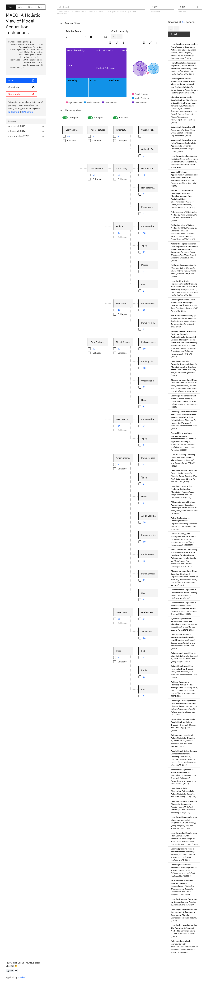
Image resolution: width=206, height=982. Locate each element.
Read (11, 80)
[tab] (11, 7)
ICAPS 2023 (27, 111)
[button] (111, 42)
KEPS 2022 (13, 111)
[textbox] (25, 57)
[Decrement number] (164, 7)
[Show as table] (111, 42)
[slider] (91, 37)
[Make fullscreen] (117, 42)
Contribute (14, 87)
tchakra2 (22, 977)
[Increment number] (170, 7)
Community (14, 93)
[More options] (123, 42)
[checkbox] (67, 102)
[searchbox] (101, 7)
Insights (175, 34)
